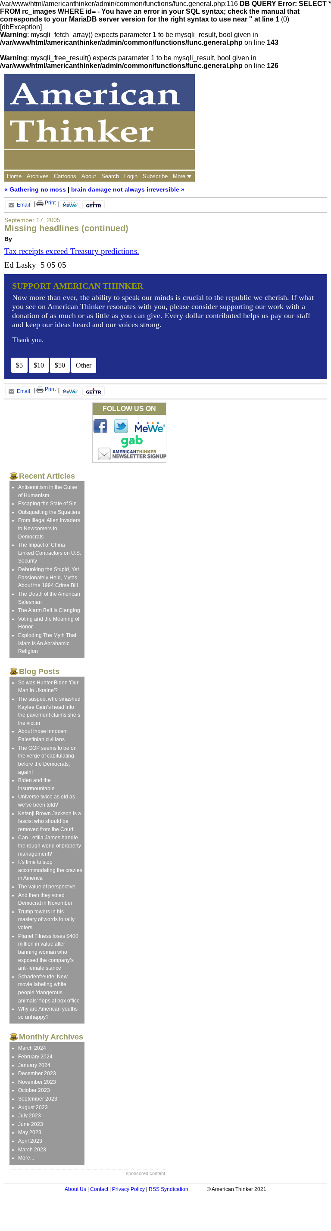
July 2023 (29, 1116)
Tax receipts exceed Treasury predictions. (71, 251)
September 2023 (37, 1099)
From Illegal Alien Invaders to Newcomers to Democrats (49, 528)
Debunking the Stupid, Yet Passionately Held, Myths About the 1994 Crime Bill (48, 577)
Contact (99, 1189)
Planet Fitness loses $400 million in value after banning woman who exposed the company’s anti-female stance (48, 952)
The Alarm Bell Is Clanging (49, 610)
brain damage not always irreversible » (127, 189)
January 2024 (34, 1065)
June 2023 (30, 1124)
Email (23, 204)
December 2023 (37, 1073)
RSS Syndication (168, 1189)
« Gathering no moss (35, 189)
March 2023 (32, 1150)
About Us (75, 1189)
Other (83, 365)
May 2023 (29, 1132)
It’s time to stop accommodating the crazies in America (50, 870)
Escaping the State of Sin (47, 504)
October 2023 (34, 1090)
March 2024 (32, 1048)
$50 (60, 365)
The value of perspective (46, 887)
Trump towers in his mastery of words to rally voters (46, 920)
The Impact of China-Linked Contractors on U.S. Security (49, 553)
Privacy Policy (128, 1189)
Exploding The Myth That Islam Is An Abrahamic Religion (47, 643)
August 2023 (33, 1107)
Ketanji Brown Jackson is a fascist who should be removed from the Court (49, 821)
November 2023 (37, 1082)
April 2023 (30, 1141)
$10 (39, 365)
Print (50, 202)
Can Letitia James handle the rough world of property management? (49, 846)
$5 (19, 365)
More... (26, 1158)
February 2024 (35, 1057)
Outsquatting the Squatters (49, 512)
